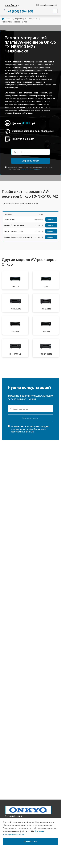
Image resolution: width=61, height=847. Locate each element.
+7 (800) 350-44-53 (20, 11)
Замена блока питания (14, 225)
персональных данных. (30, 169)
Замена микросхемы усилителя (18, 237)
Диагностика (9, 219)
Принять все (30, 841)
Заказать (51, 219)
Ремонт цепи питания (13, 231)
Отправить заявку (30, 161)
